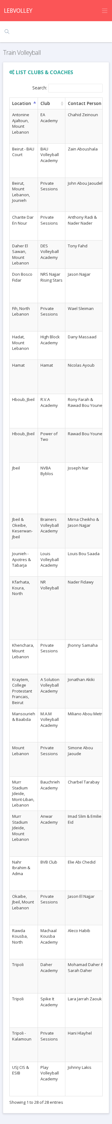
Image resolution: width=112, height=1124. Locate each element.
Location (21, 103)
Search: (39, 88)
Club (45, 103)
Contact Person (84, 103)
